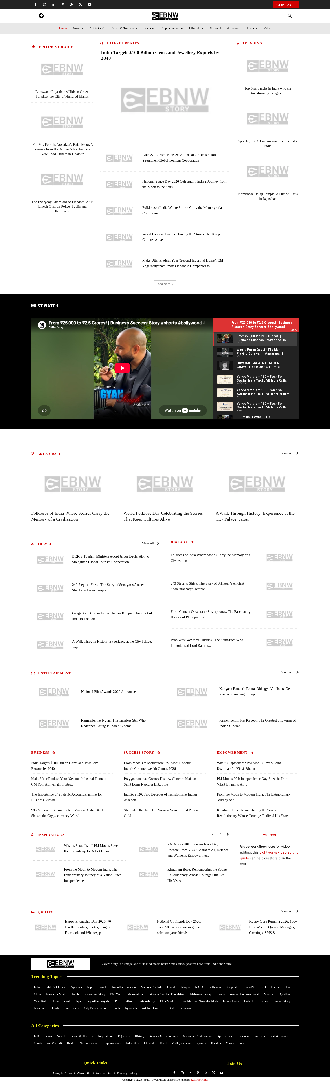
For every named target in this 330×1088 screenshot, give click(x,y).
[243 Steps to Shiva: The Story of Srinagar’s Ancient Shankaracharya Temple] (50, 588)
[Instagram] (44, 4)
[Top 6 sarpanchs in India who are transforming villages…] (268, 66)
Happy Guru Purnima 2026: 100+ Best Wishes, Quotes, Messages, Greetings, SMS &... (273, 927)
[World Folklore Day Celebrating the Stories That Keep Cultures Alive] (119, 238)
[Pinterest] (62, 4)
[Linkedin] (53, 4)
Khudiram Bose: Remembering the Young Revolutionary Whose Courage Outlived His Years (197, 875)
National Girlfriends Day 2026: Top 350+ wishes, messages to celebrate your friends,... (179, 927)
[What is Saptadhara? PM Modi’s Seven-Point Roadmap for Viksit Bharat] (45, 849)
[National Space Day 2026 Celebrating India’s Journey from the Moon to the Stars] (119, 185)
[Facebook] (35, 4)
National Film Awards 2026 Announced (109, 691)
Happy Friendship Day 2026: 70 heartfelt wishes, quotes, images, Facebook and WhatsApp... (88, 927)
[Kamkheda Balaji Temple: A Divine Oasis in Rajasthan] (268, 171)
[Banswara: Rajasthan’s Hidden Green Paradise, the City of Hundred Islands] (62, 69)
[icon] (41, 16)
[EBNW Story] (165, 16)
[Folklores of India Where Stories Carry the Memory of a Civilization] (119, 211)
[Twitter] (80, 4)
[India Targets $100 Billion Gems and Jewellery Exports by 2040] (165, 100)
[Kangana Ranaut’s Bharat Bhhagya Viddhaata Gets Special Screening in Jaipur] (192, 692)
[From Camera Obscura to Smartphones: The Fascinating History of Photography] (279, 614)
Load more (163, 284)
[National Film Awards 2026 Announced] (54, 692)
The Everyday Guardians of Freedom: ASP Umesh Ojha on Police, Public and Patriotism (62, 206)
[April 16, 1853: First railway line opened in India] (268, 119)
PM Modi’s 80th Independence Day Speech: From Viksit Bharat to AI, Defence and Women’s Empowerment (198, 849)
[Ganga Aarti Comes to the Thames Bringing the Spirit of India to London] (50, 616)
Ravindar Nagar (199, 1079)
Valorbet (269, 835)
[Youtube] (89, 4)
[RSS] (71, 4)
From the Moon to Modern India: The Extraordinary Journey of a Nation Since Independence (92, 875)
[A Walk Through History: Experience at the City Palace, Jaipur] (257, 484)
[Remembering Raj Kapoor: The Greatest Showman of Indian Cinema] (192, 723)
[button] (289, 16)
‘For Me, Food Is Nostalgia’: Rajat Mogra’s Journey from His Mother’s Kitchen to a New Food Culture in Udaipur (62, 149)
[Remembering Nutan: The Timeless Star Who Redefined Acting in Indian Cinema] (54, 723)
